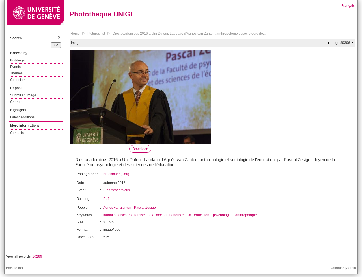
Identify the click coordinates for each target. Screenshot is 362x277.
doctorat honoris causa (173, 215)
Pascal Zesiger (145, 208)
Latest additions (22, 117)
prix (150, 215)
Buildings (17, 60)
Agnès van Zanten (117, 208)
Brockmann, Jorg (116, 174)
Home (75, 34)
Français (348, 6)
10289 (37, 256)
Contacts (17, 133)
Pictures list (96, 34)
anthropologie (246, 215)
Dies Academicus (116, 190)
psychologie (222, 215)
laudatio (109, 215)
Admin (351, 268)
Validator (337, 268)
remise (139, 215)
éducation (202, 215)
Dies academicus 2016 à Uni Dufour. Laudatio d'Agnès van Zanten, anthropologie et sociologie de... (189, 34)
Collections (18, 80)
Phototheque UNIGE (102, 14)
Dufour (108, 199)
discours (125, 215)
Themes (16, 73)
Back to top (14, 268)
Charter (16, 102)
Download (140, 149)
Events (15, 67)
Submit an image (23, 95)
